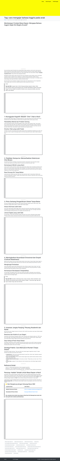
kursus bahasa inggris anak (9, 446)
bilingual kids (36, 441)
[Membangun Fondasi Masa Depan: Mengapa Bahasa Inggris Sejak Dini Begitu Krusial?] (23, 47)
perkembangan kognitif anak (22, 451)
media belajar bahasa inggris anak (33, 448)
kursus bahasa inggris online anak (20, 446)
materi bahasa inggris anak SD (9, 448)
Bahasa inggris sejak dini (9, 441)
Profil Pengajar (55, 1)
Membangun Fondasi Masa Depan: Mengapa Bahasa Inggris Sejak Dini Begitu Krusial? (22, 24)
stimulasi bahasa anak (8, 453)
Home (43, 1)
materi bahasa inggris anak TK (21, 448)
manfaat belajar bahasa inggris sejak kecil (34, 446)
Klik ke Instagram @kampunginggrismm (33, 389)
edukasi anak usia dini (33, 443)
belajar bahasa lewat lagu (29, 441)
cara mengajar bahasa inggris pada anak (11, 443)
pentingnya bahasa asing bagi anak (10, 451)
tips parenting (16, 453)
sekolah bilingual (31, 451)
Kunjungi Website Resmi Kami (31, 391)
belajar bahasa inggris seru (19, 441)
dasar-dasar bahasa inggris (24, 443)
